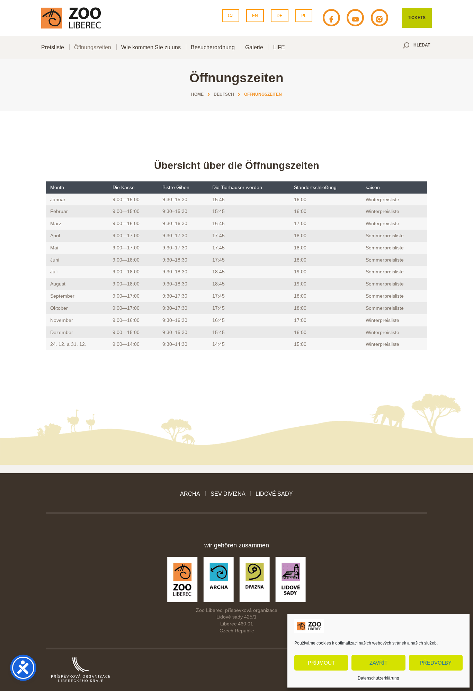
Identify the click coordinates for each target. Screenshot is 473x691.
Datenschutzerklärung (378, 678)
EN (255, 15)
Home (197, 94)
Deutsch (224, 94)
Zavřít (378, 663)
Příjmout (321, 663)
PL (303, 15)
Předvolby (436, 663)
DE (280, 15)
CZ (230, 15)
